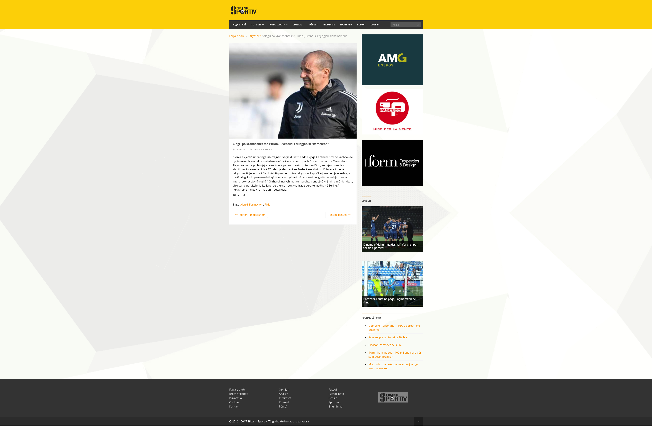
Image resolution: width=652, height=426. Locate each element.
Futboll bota (277, 24)
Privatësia (235, 398)
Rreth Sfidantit (238, 394)
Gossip (374, 24)
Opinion (297, 24)
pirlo (267, 204)
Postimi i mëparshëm (251, 215)
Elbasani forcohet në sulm (385, 345)
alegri (244, 204)
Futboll (256, 24)
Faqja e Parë (239, 24)
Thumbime (329, 24)
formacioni (256, 204)
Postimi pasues (338, 215)
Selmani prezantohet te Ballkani (388, 337)
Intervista (285, 398)
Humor (361, 24)
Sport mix (346, 24)
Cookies (234, 402)
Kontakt (234, 406)
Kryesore (255, 36)
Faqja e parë (237, 36)
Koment (284, 402)
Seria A (268, 149)
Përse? (313, 24)
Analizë (283, 394)
